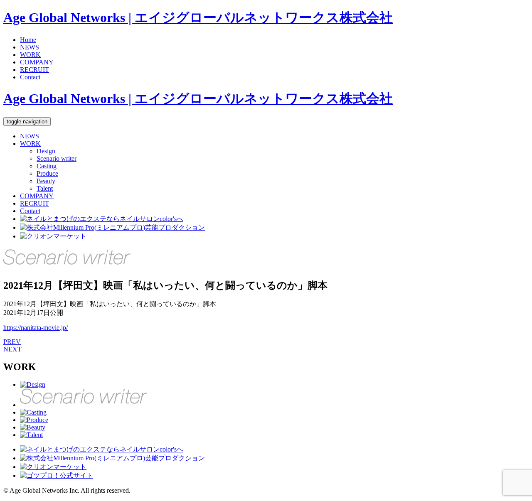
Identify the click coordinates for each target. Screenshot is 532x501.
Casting (47, 165)
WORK (30, 54)
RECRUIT (34, 69)
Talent (45, 188)
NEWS (29, 47)
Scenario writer (56, 158)
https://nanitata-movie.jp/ (35, 327)
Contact (30, 77)
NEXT (12, 349)
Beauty (46, 180)
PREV (12, 341)
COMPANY (37, 62)
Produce (47, 173)
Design (46, 151)
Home (28, 39)
